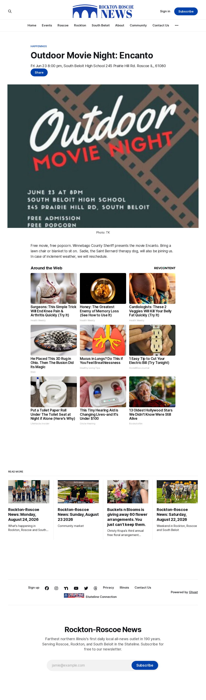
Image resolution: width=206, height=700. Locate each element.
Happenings (39, 46)
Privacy (108, 587)
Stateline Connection (101, 597)
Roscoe (63, 25)
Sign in (165, 11)
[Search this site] (10, 11)
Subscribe (186, 11)
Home (32, 25)
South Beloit (101, 25)
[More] (176, 25)
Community (138, 25)
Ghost (193, 592)
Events (47, 25)
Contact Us (160, 25)
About (119, 25)
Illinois (124, 587)
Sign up (33, 587)
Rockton (80, 25)
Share (39, 72)
